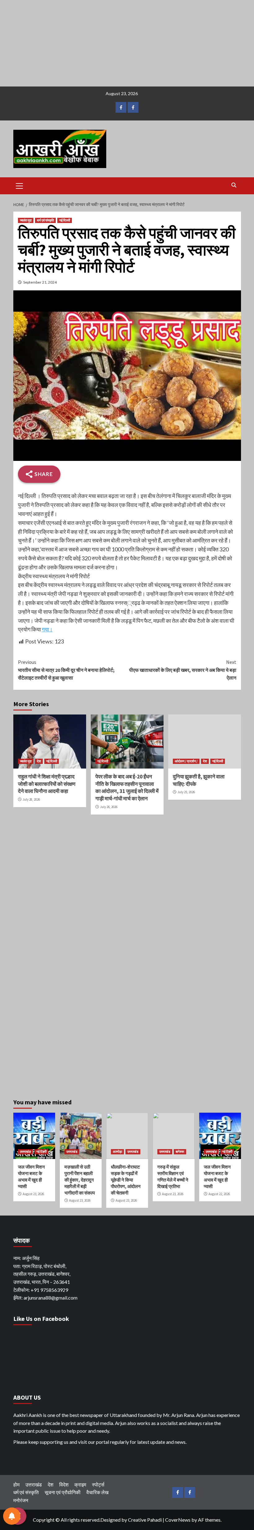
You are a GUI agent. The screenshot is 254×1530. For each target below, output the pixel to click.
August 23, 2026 (33, 1194)
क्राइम (80, 1484)
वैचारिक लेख (97, 1492)
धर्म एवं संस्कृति (45, 220)
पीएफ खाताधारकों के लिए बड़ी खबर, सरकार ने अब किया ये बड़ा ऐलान (182, 670)
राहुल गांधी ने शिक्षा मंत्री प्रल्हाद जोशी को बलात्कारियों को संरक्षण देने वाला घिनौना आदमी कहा (46, 784)
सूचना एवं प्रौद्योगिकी (63, 1492)
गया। (47, 629)
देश (39, 761)
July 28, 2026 (31, 799)
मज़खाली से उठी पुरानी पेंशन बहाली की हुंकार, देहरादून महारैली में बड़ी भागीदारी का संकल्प (79, 1180)
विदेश (63, 1484)
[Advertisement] (127, 43)
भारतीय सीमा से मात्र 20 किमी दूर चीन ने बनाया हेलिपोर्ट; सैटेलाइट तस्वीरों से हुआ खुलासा (66, 670)
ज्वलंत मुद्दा (26, 220)
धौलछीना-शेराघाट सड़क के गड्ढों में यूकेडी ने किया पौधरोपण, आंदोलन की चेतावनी (126, 1180)
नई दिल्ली (64, 220)
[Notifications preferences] (11, 1516)
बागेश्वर (180, 1151)
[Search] (234, 185)
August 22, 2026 (219, 1194)
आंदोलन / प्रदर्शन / (186, 761)
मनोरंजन (20, 1500)
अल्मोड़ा (117, 1151)
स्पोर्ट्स (98, 1484)
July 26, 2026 (108, 807)
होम (16, 1484)
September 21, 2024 (40, 282)
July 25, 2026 (186, 792)
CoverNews (177, 1520)
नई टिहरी (41, 1151)
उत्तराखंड (25, 1151)
